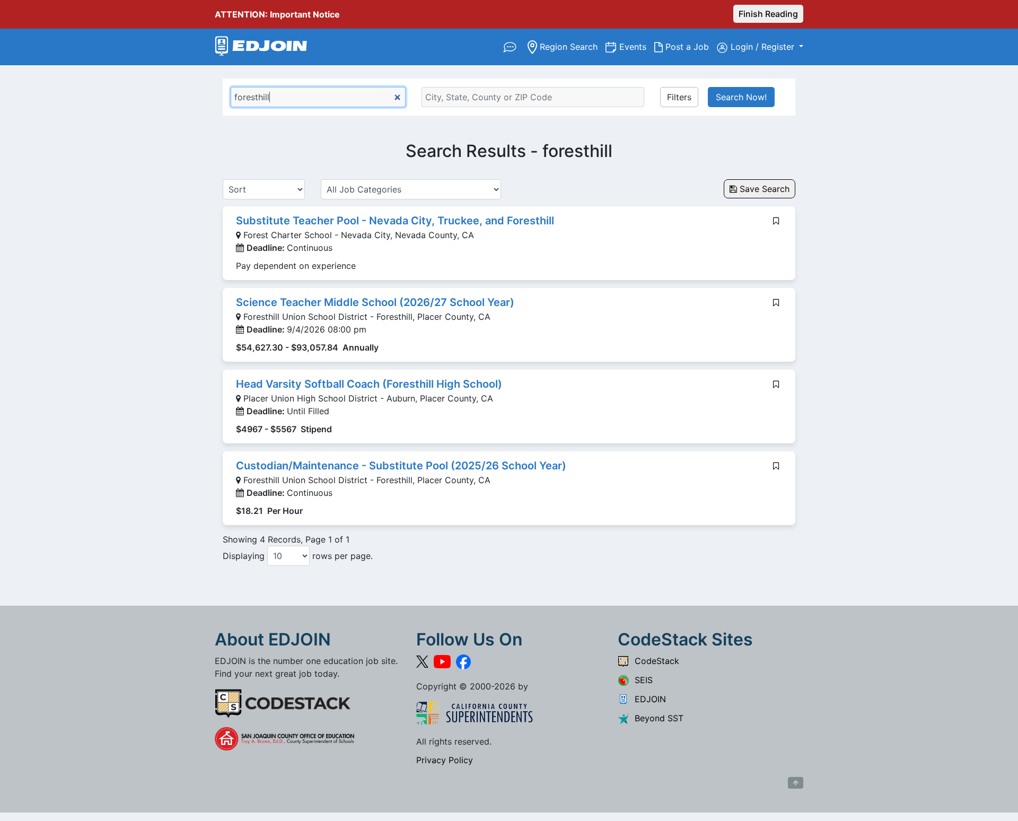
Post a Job (690, 46)
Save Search (763, 189)
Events (636, 46)
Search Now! (741, 97)
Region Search (571, 46)
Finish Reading (768, 13)
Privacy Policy (444, 760)
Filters (679, 97)
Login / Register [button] (764, 46)
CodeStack (654, 661)
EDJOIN (647, 699)
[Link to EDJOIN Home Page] (261, 47)
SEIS (641, 680)
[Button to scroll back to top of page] (795, 783)
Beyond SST (656, 718)
